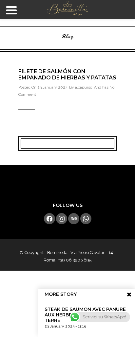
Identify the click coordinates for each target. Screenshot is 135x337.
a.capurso (83, 87)
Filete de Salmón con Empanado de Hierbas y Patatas (67, 74)
